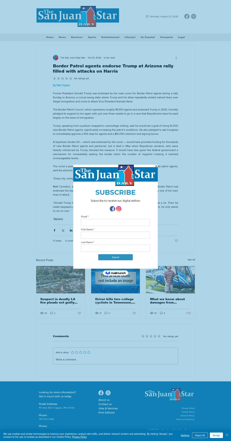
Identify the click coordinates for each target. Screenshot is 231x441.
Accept (216, 435)
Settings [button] (185, 435)
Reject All (200, 435)
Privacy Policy (79, 436)
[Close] (227, 435)
